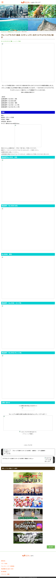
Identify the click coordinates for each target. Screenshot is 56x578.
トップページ (3, 31)
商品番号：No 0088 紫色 (10, 103)
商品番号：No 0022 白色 (10, 99)
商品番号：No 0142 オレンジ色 (11, 107)
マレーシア (18, 31)
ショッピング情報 (16, 41)
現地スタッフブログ (12, 31)
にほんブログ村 (28, 445)
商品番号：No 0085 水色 (9, 101)
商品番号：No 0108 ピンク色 (11, 105)
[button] (2, 2)
